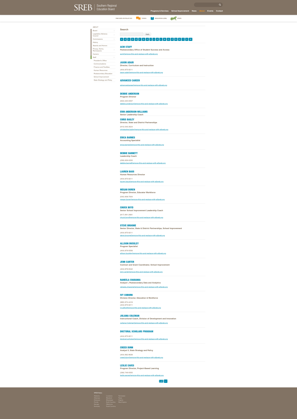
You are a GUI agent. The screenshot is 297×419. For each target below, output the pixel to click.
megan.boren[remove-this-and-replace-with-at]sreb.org (142, 199)
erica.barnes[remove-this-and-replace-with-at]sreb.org (142, 145)
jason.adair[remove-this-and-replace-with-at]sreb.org (141, 72)
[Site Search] (220, 5)
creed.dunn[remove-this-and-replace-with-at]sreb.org (141, 357)
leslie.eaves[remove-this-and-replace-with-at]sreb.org (142, 375)
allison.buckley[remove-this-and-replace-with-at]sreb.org (143, 253)
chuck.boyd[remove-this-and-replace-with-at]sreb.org (141, 217)
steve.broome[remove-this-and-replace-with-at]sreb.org (142, 235)
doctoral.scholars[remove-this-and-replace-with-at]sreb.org (144, 339)
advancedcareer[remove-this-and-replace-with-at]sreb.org (143, 85)
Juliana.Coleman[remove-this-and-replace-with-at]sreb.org (144, 323)
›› (165, 381)
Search (124, 29)
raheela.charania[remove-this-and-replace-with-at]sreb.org (144, 287)
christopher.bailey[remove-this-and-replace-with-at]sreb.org (144, 129)
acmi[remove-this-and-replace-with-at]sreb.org (139, 54)
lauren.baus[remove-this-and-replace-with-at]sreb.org (141, 181)
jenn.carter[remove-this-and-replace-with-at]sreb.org (141, 272)
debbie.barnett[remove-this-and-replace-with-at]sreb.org (143, 163)
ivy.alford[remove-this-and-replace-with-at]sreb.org (140, 308)
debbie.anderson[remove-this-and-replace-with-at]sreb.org (144, 104)
